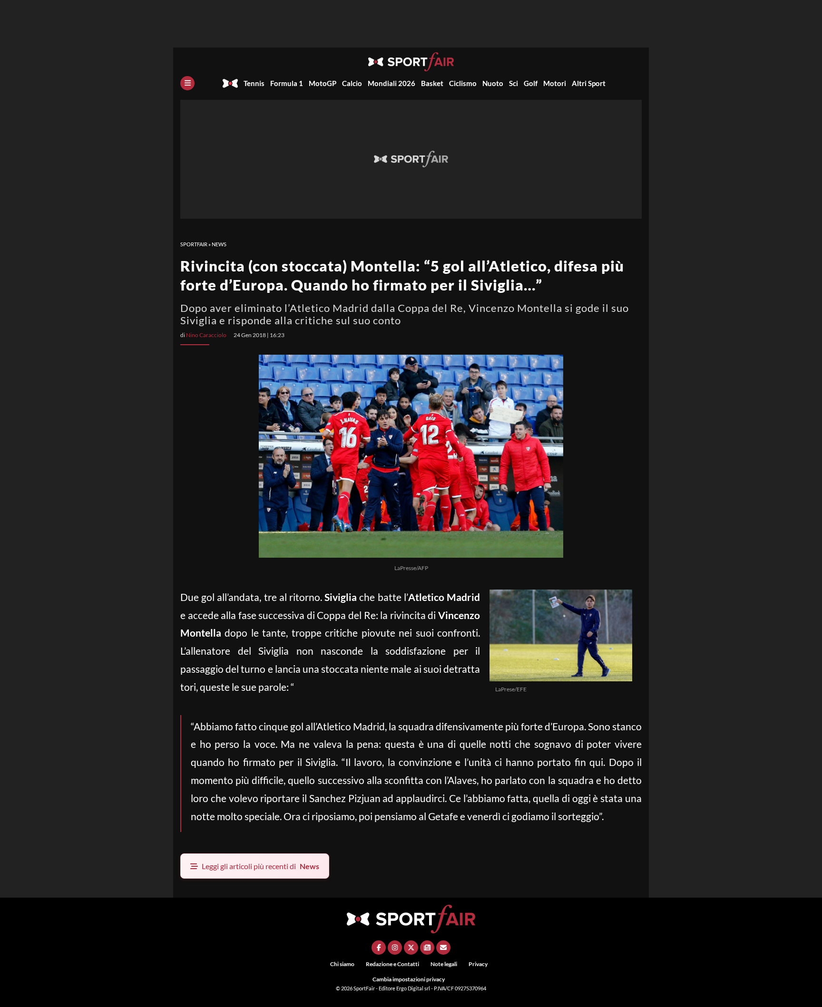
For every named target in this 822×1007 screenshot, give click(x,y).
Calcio (352, 83)
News (219, 244)
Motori (554, 83)
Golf (531, 83)
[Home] (230, 83)
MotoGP (322, 83)
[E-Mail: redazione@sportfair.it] (443, 947)
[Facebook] (379, 947)
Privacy (478, 964)
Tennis (254, 83)
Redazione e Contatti (392, 964)
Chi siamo (342, 964)
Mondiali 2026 (391, 83)
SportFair (193, 244)
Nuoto (492, 83)
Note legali (444, 964)
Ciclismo (463, 83)
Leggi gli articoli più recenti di (260, 866)
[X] (411, 947)
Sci (513, 83)
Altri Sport (589, 83)
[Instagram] (395, 947)
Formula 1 (286, 83)
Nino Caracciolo (206, 335)
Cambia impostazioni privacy (408, 979)
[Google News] (427, 947)
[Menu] (187, 83)
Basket (432, 83)
